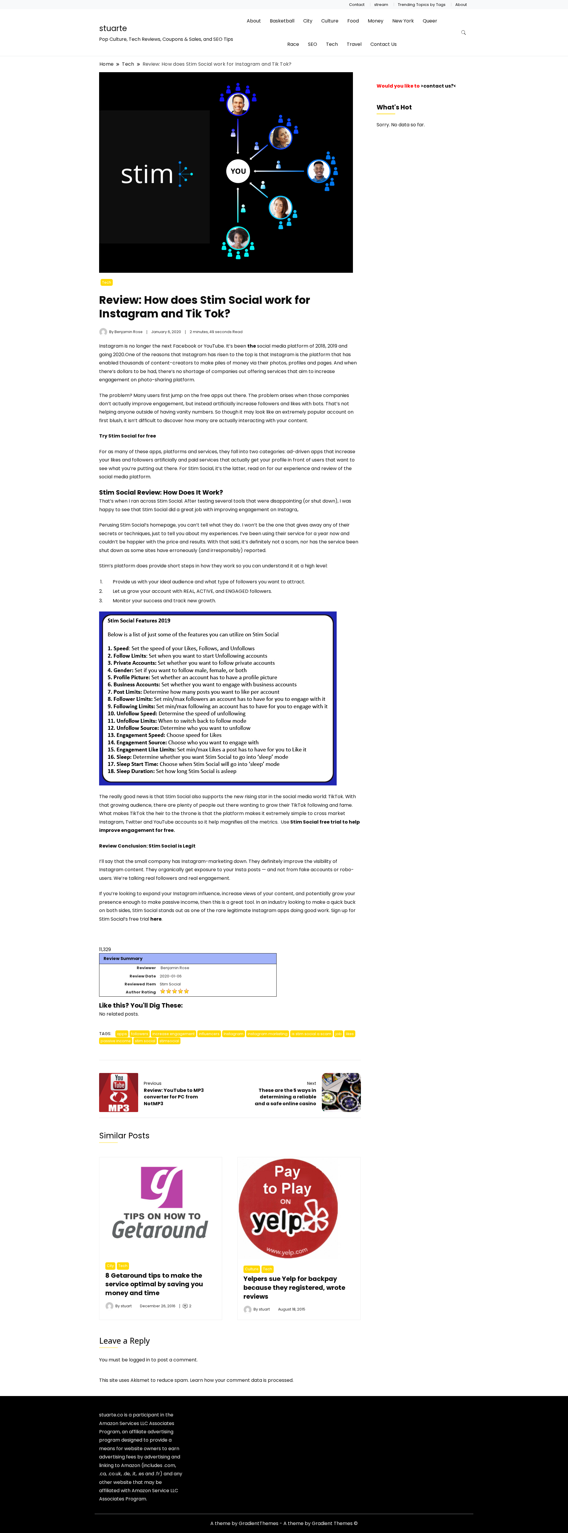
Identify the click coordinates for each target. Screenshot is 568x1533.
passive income (116, 1040)
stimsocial (169, 1040)
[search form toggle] (463, 32)
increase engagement (173, 1033)
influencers (209, 1033)
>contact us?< (438, 86)
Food (353, 20)
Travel (354, 44)
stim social (145, 1040)
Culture (329, 20)
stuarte (113, 28)
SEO (312, 44)
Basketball (282, 20)
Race (293, 44)
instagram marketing (268, 1033)
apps (122, 1033)
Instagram (111, 346)
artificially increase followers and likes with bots (268, 403)
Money (375, 20)
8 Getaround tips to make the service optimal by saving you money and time (154, 1284)
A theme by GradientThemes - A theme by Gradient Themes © (284, 1523)
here (156, 919)
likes (350, 1033)
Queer (430, 20)
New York (403, 20)
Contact (356, 4)
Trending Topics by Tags (422, 4)
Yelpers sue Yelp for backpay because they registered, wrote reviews (294, 1287)
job (338, 1033)
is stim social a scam (311, 1033)
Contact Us (383, 44)
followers (139, 1033)
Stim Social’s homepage (148, 525)
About (461, 4)
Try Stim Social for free (127, 436)
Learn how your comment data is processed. (241, 1380)
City (307, 20)
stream (381, 4)
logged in (139, 1359)
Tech (332, 44)
